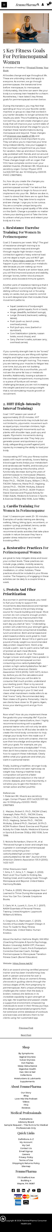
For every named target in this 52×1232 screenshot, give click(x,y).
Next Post (26, 1035)
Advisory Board (26, 1122)
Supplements (27, 1081)
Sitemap (26, 1166)
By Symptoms (26, 1053)
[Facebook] (13, 1190)
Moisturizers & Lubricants (27, 1078)
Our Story (26, 1092)
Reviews (26, 1108)
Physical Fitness (35, 67)
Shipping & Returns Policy (26, 1163)
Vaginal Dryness (27, 1057)
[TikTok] (28, 1190)
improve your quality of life (21, 136)
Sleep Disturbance (27, 1066)
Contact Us (26, 1148)
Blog (26, 1095)
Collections (26, 1075)
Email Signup (26, 1151)
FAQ (26, 1105)
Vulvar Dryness (27, 1060)
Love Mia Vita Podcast (26, 1098)
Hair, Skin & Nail (27, 1072)
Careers (26, 1154)
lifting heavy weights (23, 261)
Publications (26, 1119)
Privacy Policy (26, 1157)
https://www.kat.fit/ (22, 963)
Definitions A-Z (26, 1139)
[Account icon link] (42, 4)
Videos (26, 1102)
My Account (26, 1142)
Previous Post (26, 1028)
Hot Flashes (27, 1063)
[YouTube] (33, 1190)
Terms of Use (26, 1160)
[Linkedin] (23, 1190)
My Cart (26, 1145)
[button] (38, 4)
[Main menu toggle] (4, 4)
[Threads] (39, 1190)
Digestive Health (27, 1069)
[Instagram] (18, 1190)
